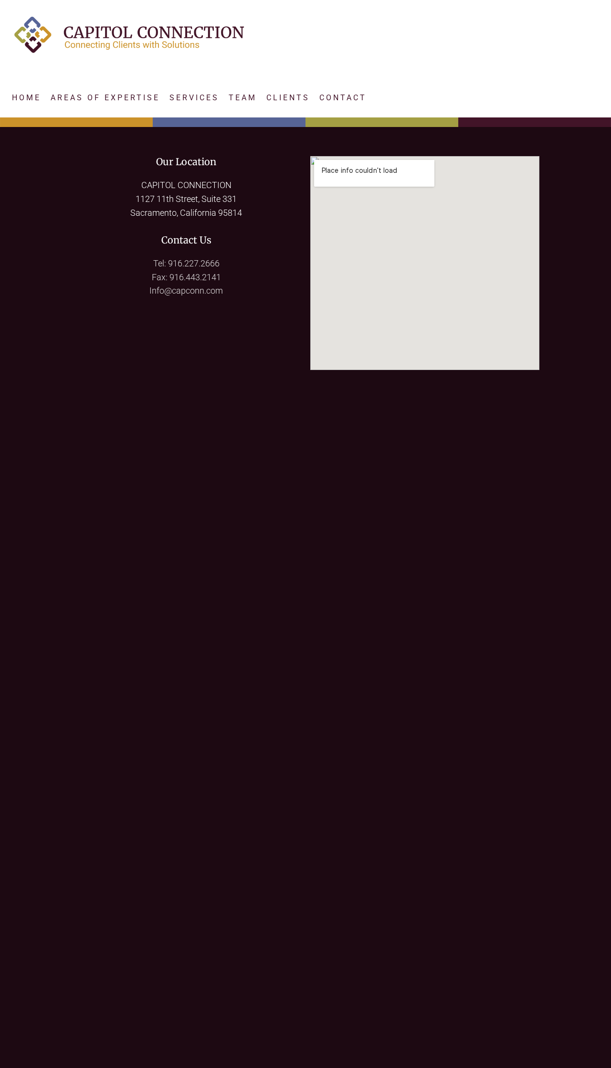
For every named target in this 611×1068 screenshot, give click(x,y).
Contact (343, 97)
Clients (288, 97)
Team (243, 97)
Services (194, 97)
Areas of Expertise (105, 97)
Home (26, 97)
